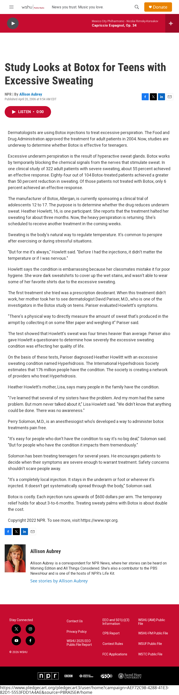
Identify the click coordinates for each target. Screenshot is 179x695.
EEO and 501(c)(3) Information (116, 622)
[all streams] (172, 23)
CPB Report (111, 633)
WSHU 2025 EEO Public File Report (79, 643)
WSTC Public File (150, 654)
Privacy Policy (77, 631)
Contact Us (75, 621)
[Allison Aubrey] (15, 558)
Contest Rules (113, 644)
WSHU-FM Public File (153, 633)
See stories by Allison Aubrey (59, 581)
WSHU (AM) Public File (151, 622)
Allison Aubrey (30, 94)
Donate (160, 7)
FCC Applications (115, 654)
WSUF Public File (150, 644)
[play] (13, 23)
